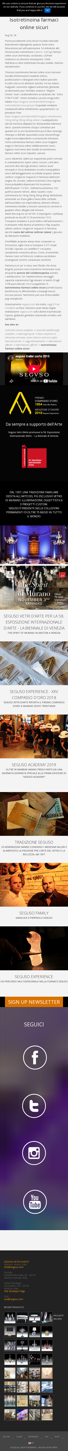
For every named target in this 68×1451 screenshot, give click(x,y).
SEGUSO (6, 1436)
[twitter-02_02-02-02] (34, 1105)
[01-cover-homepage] (34, 587)
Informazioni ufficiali (26, 344)
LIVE (46, 1436)
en (32, 1442)
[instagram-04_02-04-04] (34, 1154)
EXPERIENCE (33, 1436)
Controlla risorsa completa (19, 330)
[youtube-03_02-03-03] (34, 1202)
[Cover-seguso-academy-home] (34, 736)
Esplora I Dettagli (43, 51)
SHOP (57, 1436)
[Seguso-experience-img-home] (34, 948)
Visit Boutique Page (14, 1291)
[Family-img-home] (34, 885)
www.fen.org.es (14, 213)
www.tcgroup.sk (26, 333)
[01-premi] (34, 663)
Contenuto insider (15, 206)
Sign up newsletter (34, 1001)
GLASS (19, 1436)
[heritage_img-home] (34, 814)
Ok (47, 10)
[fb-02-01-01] (34, 1057)
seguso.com (28, 304)
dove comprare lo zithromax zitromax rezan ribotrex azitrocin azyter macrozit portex (31, 337)
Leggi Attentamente (35, 341)
